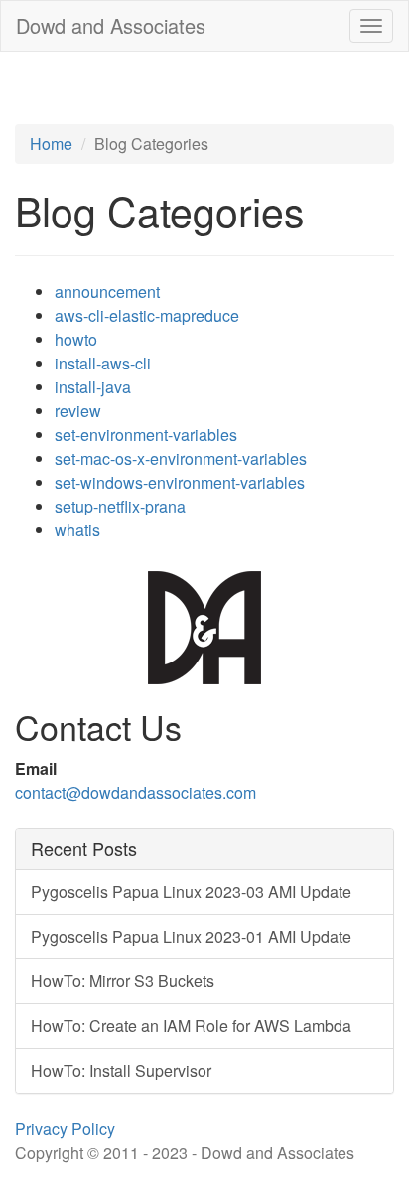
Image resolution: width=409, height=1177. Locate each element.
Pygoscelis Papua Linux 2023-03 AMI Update (191, 891)
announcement (107, 291)
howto (76, 339)
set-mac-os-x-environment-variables (181, 458)
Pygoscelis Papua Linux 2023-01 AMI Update (191, 936)
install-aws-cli (103, 363)
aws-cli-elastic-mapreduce (147, 315)
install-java (93, 386)
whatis (77, 529)
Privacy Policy (65, 1128)
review (78, 410)
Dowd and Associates (110, 25)
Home (51, 143)
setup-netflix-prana (120, 506)
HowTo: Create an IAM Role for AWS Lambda (191, 1025)
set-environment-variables (146, 434)
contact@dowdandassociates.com (135, 792)
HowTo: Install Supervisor (121, 1070)
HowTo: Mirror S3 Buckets (122, 980)
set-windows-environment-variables (180, 482)
